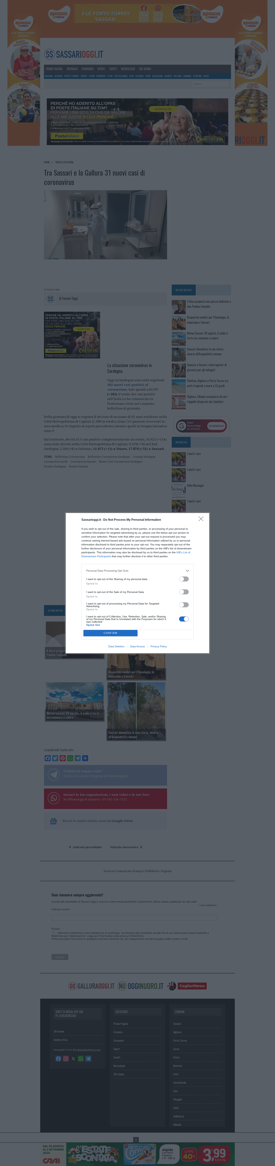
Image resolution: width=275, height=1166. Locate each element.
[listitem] (137, 571)
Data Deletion (116, 646)
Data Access (137, 646)
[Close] (202, 520)
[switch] (184, 579)
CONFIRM (110, 633)
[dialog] (137, 583)
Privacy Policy (159, 646)
